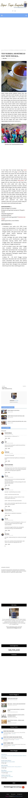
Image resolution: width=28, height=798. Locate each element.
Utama (7, 794)
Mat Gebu (5, 58)
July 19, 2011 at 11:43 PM (9, 443)
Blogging (6, 796)
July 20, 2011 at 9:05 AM (9, 477)
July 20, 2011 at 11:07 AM (9, 520)
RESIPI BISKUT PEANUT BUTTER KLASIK (16, 415)
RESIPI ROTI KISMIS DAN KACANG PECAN (13, 737)
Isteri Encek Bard (9, 464)
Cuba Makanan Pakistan (7, 776)
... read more (13, 733)
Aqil (6, 441)
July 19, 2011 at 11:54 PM (9, 453)
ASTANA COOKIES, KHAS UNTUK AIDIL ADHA (17, 421)
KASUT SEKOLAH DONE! (6, 771)
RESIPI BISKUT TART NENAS (13, 410)
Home (2, 50)
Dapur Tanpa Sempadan (18, 796)
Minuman (6, 50)
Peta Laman (13, 794)
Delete (9, 438)
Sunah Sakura (8, 433)
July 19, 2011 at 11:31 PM (9, 434)
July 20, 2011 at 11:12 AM (9, 535)
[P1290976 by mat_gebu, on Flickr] (14, 91)
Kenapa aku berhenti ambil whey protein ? (11, 766)
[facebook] (12, 11)
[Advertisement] (14, 33)
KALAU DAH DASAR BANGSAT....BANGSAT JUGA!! (16, 710)
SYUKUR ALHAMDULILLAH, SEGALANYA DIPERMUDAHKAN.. (16, 715)
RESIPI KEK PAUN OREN (13, 698)
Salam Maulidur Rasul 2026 (8, 761)
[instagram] (15, 11)
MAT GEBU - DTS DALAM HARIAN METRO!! (16, 703)
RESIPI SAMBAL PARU (8, 743)
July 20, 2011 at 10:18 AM (9, 511)
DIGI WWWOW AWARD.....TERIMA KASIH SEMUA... (16, 721)
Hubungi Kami (19, 794)
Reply (6, 438)
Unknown (7, 452)
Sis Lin (6, 476)
